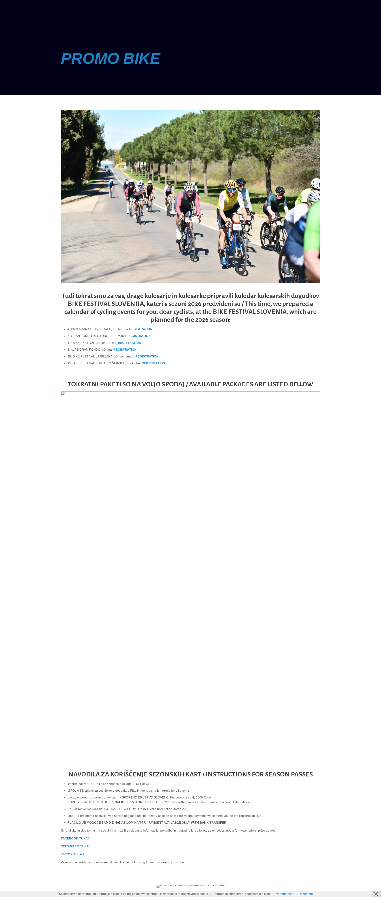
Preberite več (284, 893)
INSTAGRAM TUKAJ (76, 846)
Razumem (306, 893)
